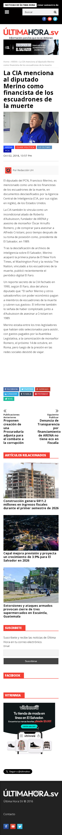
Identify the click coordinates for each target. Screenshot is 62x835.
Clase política (25, 147)
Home (6, 61)
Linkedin (12, 394)
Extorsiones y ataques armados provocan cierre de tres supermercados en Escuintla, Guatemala (27, 610)
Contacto (9, 814)
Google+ (44, 389)
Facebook (12, 389)
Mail (10, 399)
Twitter (28, 389)
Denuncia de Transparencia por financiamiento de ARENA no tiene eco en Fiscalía (48, 429)
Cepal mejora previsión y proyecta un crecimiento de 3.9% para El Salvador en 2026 (29, 556)
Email (6, 646)
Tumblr (27, 394)
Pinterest (42, 394)
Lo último (44, 147)
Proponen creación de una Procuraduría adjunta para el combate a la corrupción (13, 429)
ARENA (14, 61)
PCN (7, 151)
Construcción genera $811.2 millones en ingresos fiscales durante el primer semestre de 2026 (31, 504)
